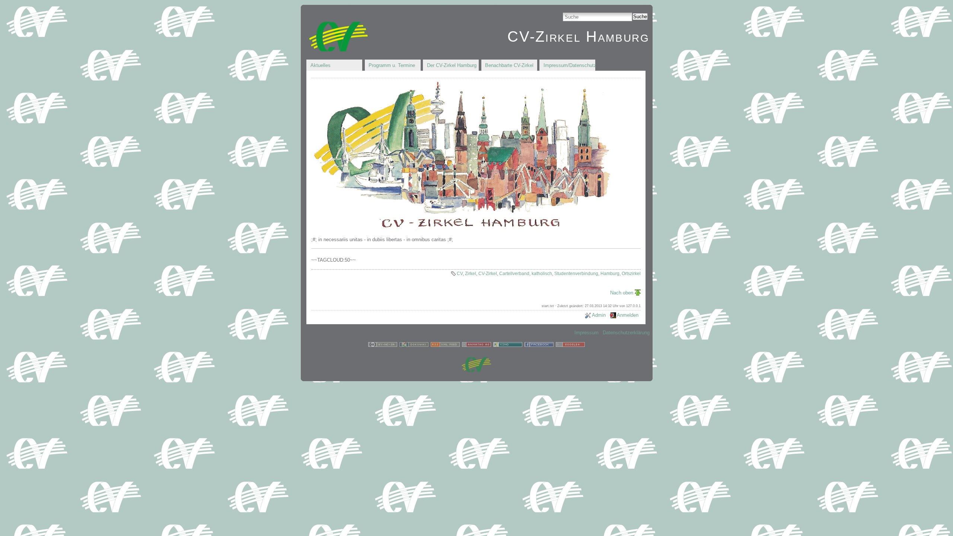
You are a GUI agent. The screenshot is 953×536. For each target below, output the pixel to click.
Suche (640, 16)
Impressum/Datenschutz (569, 65)
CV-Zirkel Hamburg (578, 36)
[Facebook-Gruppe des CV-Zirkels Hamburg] (539, 345)
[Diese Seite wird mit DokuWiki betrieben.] (414, 345)
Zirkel (470, 273)
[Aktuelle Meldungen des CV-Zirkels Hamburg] (445, 345)
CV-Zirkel (487, 273)
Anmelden (627, 315)
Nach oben (621, 293)
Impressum (586, 332)
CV (460, 273)
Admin (599, 315)
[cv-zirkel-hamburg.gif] (461, 229)
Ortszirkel (631, 273)
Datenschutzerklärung (626, 332)
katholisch (542, 273)
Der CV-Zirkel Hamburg (451, 65)
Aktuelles (320, 65)
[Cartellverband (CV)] (476, 370)
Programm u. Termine (392, 65)
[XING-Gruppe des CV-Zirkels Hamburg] (508, 345)
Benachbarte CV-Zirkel (509, 65)
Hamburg (609, 273)
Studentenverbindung (576, 273)
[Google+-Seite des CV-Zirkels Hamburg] (570, 345)
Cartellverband (514, 273)
